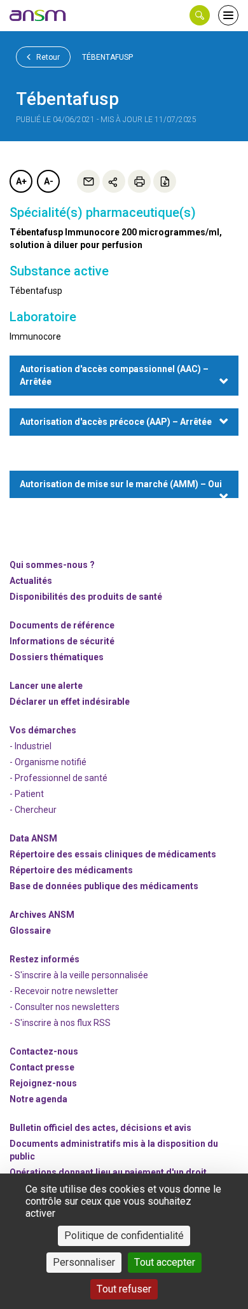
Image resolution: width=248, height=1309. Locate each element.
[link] (38, 15)
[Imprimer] (139, 181)
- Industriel (31, 746)
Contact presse (42, 1067)
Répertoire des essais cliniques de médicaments (113, 854)
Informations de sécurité (62, 641)
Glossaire (30, 930)
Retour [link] (47, 57)
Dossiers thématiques (57, 657)
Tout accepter (164, 1262)
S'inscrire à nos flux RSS (63, 1023)
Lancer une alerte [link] (46, 686)
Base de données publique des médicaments (104, 886)
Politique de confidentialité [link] (124, 1235)
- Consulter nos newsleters (65, 1007)
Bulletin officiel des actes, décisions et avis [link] (100, 1128)
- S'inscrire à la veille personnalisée (79, 975)
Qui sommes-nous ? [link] (52, 565)
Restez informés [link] (44, 959)
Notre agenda (38, 1099)
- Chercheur (33, 810)
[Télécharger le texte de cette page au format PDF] (164, 181)
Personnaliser (84, 1262)
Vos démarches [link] (43, 730)
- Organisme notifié (48, 762)
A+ (21, 181)
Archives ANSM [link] (42, 915)
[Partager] (113, 181)
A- (48, 181)
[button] (199, 15)
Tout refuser (124, 1289)
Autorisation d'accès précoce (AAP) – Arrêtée (116, 422)
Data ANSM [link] (33, 838)
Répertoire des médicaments (71, 870)
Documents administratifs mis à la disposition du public (114, 1150)
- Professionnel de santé (58, 778)
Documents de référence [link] (62, 625)
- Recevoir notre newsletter (64, 991)
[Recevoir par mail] (88, 181)
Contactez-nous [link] (44, 1051)
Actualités (31, 581)
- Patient (27, 794)
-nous (43, 1083)
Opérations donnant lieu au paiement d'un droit (108, 1172)
